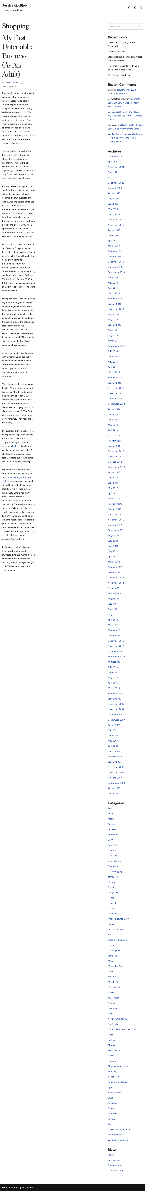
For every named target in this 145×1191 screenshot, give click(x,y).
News (111, 1013)
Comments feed (116, 1165)
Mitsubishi (113, 982)
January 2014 (114, 446)
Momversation (115, 987)
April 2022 (113, 161)
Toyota (111, 1118)
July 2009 (113, 730)
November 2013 (116, 456)
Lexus (111, 945)
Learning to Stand (116, 51)
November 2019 (116, 224)
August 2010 (114, 661)
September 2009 (116, 719)
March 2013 (114, 498)
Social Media (114, 1076)
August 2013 (114, 472)
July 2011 (113, 603)
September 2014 (116, 403)
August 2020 (114, 193)
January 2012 (114, 572)
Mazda (111, 960)
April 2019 (113, 240)
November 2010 (116, 646)
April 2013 (113, 493)
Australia (112, 829)
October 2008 (115, 777)
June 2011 (113, 609)
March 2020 (114, 214)
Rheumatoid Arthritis (118, 1066)
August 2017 (114, 314)
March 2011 (114, 625)
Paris (110, 1034)
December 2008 (116, 767)
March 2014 (114, 435)
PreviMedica (114, 1050)
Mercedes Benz (116, 966)
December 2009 (116, 703)
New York (112, 1008)
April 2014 (113, 430)
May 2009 (113, 740)
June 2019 (113, 235)
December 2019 (116, 219)
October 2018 (115, 266)
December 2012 (116, 514)
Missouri (112, 976)
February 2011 (115, 630)
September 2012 (116, 530)
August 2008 (114, 788)
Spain (110, 1087)
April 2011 (113, 619)
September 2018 (116, 272)
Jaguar (111, 924)
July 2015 (113, 351)
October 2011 (115, 588)
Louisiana (112, 955)
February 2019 (115, 251)
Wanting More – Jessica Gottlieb (124, 133)
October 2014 (115, 398)
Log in (111, 1154)
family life (113, 876)
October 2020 (115, 188)
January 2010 (114, 698)
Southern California (117, 1081)
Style (110, 1097)
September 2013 (116, 467)
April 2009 (113, 746)
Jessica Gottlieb (12, 82)
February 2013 (115, 503)
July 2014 (113, 414)
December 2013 (116, 451)
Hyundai (112, 903)
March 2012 (114, 561)
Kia (109, 934)
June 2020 (113, 203)
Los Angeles (114, 950)
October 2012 (115, 524)
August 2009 (114, 725)
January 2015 (114, 382)
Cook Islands (114, 860)
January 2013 (114, 509)
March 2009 (114, 751)
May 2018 (113, 282)
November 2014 (116, 393)
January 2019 (114, 256)
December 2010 (116, 640)
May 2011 (113, 614)
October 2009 (115, 714)
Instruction (113, 913)
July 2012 (113, 540)
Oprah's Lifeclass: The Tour (121, 1029)
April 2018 (113, 288)
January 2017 (114, 324)
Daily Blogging (115, 871)
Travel (111, 1124)
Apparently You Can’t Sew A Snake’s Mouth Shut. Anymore (124, 102)
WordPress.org (115, 1170)
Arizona (111, 823)
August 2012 (114, 535)
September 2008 (116, 782)
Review (111, 1055)
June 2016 (113, 330)
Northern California (117, 1018)
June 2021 (113, 172)
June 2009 (113, 735)
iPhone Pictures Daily (118, 918)
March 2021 (114, 177)
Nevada (111, 1003)
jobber (15, 446)
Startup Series (115, 1092)
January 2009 (114, 761)
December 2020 (116, 182)
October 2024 (115, 156)
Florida (111, 882)
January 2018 (114, 303)
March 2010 (114, 688)
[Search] (140, 26)
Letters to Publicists (117, 939)
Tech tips (112, 1103)
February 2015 (115, 377)
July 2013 (113, 477)
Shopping (112, 1071)
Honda (111, 897)
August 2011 (114, 598)
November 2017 (116, 309)
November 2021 (116, 166)
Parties (111, 1039)
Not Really (113, 1024)
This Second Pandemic (119, 75)
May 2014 (113, 424)
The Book (113, 1113)
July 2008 (113, 793)
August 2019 (114, 230)
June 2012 (113, 546)
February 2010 (115, 693)
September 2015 (116, 345)
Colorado (112, 855)
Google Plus (114, 892)
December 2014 (116, 388)
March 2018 (114, 293)
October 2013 (115, 461)
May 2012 (113, 551)
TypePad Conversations (120, 1129)
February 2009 (115, 756)
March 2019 (114, 245)
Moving (111, 992)
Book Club (113, 845)
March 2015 (114, 372)
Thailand (112, 1108)
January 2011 (114, 635)
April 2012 (113, 556)
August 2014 (114, 409)
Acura (111, 808)
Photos (111, 1045)
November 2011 (116, 582)
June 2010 (113, 672)
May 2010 (113, 677)
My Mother (113, 997)
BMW (110, 839)
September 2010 (116, 656)
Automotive (113, 834)
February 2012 (115, 567)
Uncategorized (115, 1134)
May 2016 (113, 335)
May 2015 (113, 361)
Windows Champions (118, 1139)
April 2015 (113, 367)
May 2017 (113, 319)
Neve (4, 1187)
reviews (112, 1061)
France (111, 887)
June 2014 (113, 419)
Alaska (111, 818)
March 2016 (114, 340)
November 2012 (116, 519)
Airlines (111, 813)
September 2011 (116, 593)
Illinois (111, 908)
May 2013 (113, 488)
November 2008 (116, 772)
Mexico (111, 971)
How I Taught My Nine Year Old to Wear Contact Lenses (125, 115)
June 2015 (113, 356)
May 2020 (113, 209)
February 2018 (115, 298)
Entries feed (114, 1159)
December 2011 (116, 577)
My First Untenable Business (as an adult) (17, 56)
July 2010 (113, 667)
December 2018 (116, 261)
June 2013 (113, 482)
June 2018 (113, 277)
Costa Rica (113, 866)
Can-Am (112, 850)
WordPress (27, 1187)
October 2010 (115, 651)
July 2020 (113, 198)
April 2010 (113, 682)
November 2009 (116, 709)
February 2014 (115, 440)
